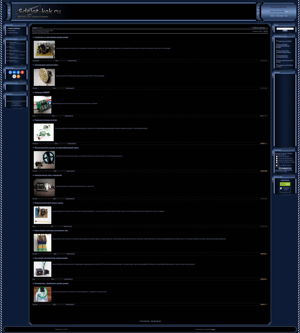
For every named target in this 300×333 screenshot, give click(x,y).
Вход (286, 15)
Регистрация (279, 15)
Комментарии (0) (72, 60)
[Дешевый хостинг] (285, 185)
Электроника (12, 42)
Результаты (278, 170)
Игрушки (11, 53)
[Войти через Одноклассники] (18, 76)
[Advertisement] (150, 314)
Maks (56, 60)
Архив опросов (287, 170)
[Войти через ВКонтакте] (14, 72)
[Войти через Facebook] (18, 72)
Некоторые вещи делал (285, 158)
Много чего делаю (283, 156)
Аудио (34, 115)
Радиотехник (285, 180)
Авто (34, 226)
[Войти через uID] (10, 72)
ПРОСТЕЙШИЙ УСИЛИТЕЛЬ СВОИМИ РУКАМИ (283, 46)
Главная (272, 15)
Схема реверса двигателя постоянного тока (51, 230)
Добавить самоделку (259, 27)
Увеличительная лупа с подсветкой (48, 175)
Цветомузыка (36, 60)
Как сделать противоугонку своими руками (51, 258)
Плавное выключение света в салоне (49, 203)
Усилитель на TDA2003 (285, 41)
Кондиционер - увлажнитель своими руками (51, 283)
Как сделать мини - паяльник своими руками (283, 51)
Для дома (35, 88)
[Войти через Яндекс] (22, 72)
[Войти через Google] (14, 76)
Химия (10, 47)
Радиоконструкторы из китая (46, 120)
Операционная (12, 57)
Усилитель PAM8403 (42, 92)
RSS (286, 11)
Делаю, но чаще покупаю (285, 160)
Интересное (12, 60)
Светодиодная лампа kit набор (46, 65)
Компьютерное (12, 50)
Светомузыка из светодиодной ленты (282, 56)
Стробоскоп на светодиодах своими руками (51, 37)
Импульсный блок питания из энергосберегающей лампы (57, 148)
